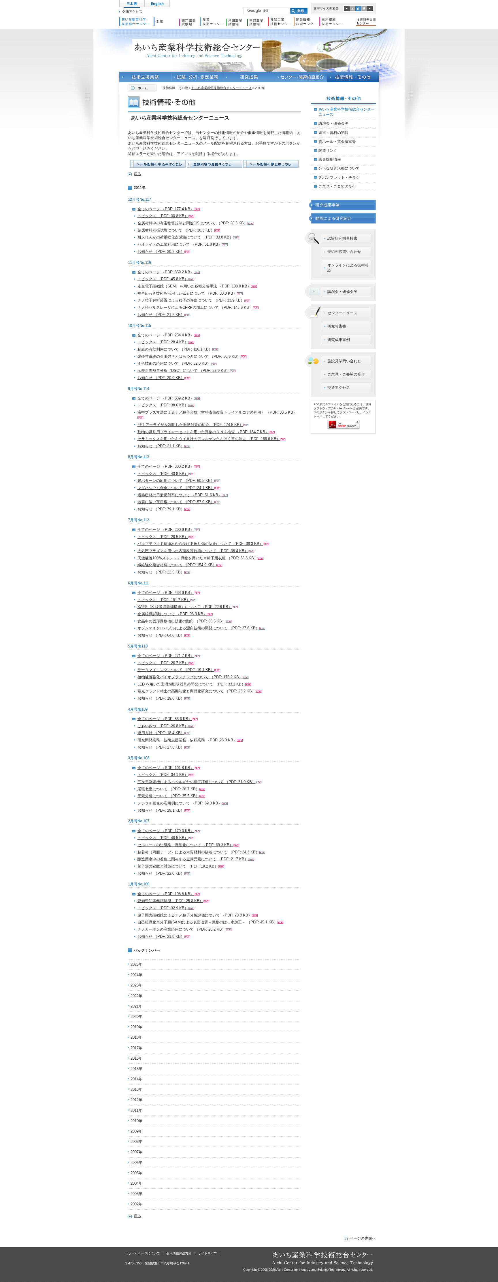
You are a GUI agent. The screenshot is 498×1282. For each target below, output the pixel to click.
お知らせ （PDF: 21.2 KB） (160, 315)
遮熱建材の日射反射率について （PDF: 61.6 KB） (179, 495)
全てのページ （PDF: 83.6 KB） (164, 719)
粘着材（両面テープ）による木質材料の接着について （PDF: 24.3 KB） (198, 852)
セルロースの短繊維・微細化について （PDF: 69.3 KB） (185, 845)
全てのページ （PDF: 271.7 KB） (165, 656)
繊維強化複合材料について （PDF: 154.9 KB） (176, 565)
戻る (137, 174)
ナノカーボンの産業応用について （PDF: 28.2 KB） (181, 929)
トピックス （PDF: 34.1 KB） (162, 774)
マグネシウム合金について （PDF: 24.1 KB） (175, 488)
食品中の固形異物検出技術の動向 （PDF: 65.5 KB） (181, 621)
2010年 (136, 1121)
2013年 (136, 1089)
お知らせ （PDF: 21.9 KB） (160, 936)
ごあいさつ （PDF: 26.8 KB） (162, 726)
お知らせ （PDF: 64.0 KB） (160, 635)
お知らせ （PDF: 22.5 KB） (160, 572)
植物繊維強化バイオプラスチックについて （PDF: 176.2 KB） (190, 677)
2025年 (136, 964)
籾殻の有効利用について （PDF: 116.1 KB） (174, 349)
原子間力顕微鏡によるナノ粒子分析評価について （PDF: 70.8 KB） (194, 915)
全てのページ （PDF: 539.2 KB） (165, 398)
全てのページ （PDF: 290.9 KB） (165, 529)
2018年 (136, 1037)
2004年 (136, 1183)
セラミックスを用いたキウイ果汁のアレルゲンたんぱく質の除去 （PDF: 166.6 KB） (208, 439)
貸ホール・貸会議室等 (337, 141)
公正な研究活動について (339, 168)
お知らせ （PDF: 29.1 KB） (160, 810)
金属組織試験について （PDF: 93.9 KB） (172, 614)
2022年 (136, 996)
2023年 (136, 985)
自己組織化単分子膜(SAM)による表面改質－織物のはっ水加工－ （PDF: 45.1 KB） (207, 922)
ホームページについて (144, 1253)
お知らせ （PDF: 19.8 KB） (160, 698)
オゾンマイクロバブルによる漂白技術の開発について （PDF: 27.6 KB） (198, 628)
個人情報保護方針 (179, 1253)
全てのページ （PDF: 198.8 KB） (165, 894)
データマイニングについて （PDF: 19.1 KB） (175, 670)
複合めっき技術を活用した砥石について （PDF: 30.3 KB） (187, 293)
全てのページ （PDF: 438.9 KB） (165, 592)
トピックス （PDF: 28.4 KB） (162, 342)
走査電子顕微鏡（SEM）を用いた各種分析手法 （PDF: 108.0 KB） (194, 286)
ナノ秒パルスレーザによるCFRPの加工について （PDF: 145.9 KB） (195, 307)
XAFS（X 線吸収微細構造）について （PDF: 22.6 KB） (184, 607)
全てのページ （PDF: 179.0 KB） (165, 831)
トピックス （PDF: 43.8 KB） (162, 473)
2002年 (136, 1204)
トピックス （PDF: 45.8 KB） (162, 279)
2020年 (136, 1016)
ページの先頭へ (363, 1238)
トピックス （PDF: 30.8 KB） (162, 216)
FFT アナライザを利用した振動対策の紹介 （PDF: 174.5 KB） (190, 425)
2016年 (136, 1058)
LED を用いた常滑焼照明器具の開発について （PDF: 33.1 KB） (191, 684)
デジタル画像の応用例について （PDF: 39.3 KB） (179, 803)
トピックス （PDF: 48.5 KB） (162, 838)
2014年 (136, 1079)
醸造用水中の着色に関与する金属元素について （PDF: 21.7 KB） (192, 859)
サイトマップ (207, 1253)
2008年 (136, 1141)
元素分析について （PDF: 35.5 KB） (168, 796)
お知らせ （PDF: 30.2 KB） (160, 251)
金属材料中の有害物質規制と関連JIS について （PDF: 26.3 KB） (192, 223)
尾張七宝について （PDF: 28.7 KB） (168, 789)
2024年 (136, 975)
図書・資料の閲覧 (333, 132)
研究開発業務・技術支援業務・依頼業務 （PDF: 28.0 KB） (187, 740)
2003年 (136, 1194)
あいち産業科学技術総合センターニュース (221, 88)
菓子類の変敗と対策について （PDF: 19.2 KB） (177, 866)
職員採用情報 (329, 159)
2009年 (136, 1131)
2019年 (136, 1027)
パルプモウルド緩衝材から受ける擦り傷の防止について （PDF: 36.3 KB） (200, 543)
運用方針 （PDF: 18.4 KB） (160, 733)
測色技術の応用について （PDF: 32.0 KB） (174, 363)
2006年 (136, 1162)
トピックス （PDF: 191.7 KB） (163, 600)
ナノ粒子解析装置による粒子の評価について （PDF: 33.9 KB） (190, 300)
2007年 (136, 1152)
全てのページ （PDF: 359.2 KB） (165, 272)
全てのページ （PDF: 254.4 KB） (165, 335)
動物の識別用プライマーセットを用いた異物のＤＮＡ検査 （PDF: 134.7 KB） (203, 432)
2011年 (136, 1110)
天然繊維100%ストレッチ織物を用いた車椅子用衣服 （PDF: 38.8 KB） (197, 558)
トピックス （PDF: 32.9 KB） (162, 908)
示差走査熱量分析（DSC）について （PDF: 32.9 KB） (183, 370)
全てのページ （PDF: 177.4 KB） (165, 209)
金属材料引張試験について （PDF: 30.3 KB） (175, 230)
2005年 (136, 1173)
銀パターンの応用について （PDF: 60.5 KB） (175, 480)
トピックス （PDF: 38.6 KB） (162, 405)
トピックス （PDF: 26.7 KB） (162, 663)
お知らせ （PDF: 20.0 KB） (160, 378)
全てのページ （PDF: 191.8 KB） (165, 768)
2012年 (136, 1100)
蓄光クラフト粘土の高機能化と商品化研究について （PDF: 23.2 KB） (196, 691)
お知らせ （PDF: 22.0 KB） (160, 873)
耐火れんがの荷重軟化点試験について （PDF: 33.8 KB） (185, 237)
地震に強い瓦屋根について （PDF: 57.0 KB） (175, 502)
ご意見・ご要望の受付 (337, 186)
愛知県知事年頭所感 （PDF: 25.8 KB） (170, 901)
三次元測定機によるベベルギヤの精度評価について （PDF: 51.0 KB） (196, 782)
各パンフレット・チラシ (339, 177)
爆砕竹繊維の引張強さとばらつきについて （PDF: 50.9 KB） (189, 356)
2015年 (136, 1069)
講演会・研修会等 (333, 123)
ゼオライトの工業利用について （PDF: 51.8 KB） (179, 244)
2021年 (136, 1006)
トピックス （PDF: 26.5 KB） (162, 537)
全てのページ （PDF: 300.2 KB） (165, 466)
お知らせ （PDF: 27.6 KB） (160, 747)
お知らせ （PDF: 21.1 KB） (160, 446)
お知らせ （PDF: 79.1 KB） (160, 509)
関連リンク (327, 150)
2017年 (136, 1048)
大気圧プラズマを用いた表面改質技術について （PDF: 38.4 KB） (192, 551)
